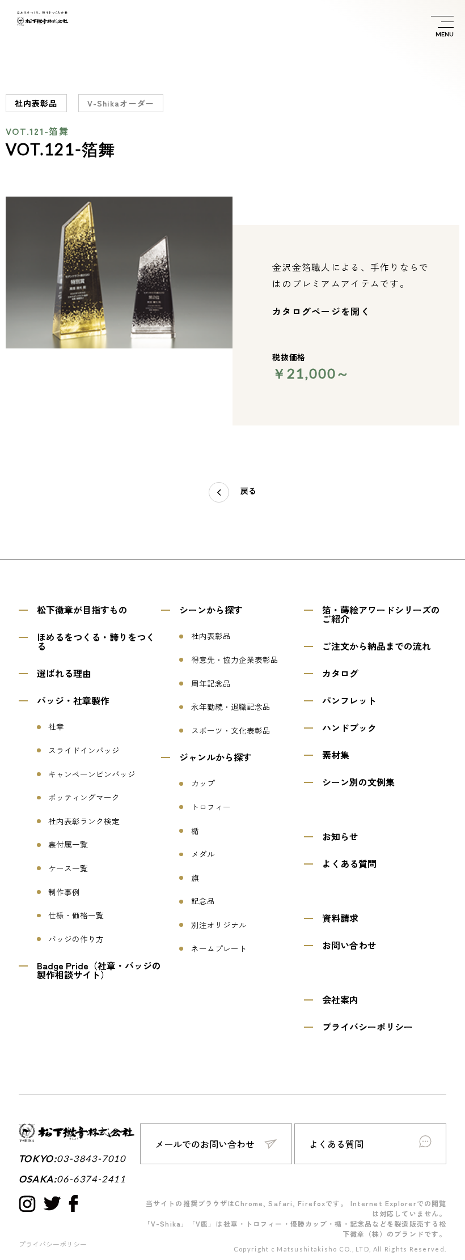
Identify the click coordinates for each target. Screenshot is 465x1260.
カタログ (340, 673)
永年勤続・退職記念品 (230, 707)
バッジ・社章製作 (73, 700)
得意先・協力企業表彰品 (234, 660)
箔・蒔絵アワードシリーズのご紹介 (381, 614)
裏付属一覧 (68, 845)
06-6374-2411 (91, 1179)
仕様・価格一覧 (76, 916)
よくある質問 (349, 863)
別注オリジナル (219, 925)
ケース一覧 (68, 868)
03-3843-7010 (91, 1158)
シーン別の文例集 (358, 781)
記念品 (203, 901)
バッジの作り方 (76, 939)
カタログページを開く (321, 311)
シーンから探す (211, 609)
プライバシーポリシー (367, 1026)
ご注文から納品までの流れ (376, 645)
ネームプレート (219, 949)
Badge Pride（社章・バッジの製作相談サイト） (99, 970)
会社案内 (340, 999)
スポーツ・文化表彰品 (230, 731)
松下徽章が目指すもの (82, 609)
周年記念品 (211, 684)
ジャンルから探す (215, 756)
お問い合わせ (349, 945)
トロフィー (211, 807)
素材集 (335, 754)
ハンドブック (349, 727)
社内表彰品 (211, 636)
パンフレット (349, 700)
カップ (203, 784)
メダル (203, 854)
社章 (56, 727)
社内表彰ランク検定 (84, 821)
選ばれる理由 (64, 673)
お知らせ (340, 836)
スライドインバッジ (84, 751)
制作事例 (64, 892)
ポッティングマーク (84, 798)
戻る (248, 491)
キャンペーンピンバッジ (92, 774)
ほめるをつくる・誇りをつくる (96, 641)
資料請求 (340, 917)
